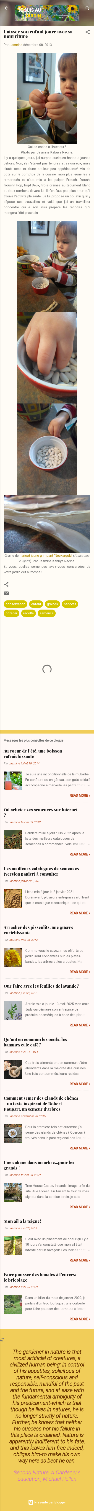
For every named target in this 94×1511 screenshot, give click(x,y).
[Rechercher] (87, 9)
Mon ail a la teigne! (22, 1221)
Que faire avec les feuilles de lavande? (41, 986)
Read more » (80, 795)
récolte (28, 613)
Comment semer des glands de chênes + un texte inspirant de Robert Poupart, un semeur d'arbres (41, 1103)
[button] (87, 32)
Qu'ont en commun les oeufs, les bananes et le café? (35, 1042)
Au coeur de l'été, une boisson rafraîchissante (33, 753)
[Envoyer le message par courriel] (6, 595)
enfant (36, 604)
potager (11, 613)
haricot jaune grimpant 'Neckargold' (46, 556)
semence (47, 613)
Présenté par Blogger (50, 1502)
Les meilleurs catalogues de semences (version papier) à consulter (41, 871)
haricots (70, 604)
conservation (15, 604)
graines (52, 604)
